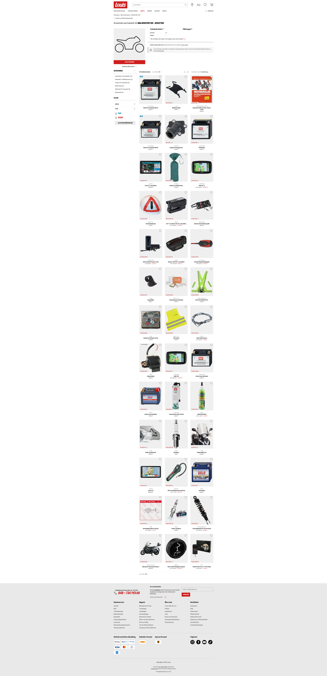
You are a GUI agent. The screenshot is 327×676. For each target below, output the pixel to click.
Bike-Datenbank (118, 614)
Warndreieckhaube (151, 223)
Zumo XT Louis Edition (151, 185)
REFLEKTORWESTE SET (202, 300)
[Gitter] (184, 72)
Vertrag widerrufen (119, 628)
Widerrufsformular (195, 617)
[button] (186, 4)
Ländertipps (142, 611)
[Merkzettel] (205, 4)
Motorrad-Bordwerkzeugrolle (201, 223)
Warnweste (176, 338)
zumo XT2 (150, 490)
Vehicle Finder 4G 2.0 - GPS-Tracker (202, 566)
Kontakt (116, 606)
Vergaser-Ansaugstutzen (176, 147)
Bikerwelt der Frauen (145, 606)
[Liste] (187, 72)
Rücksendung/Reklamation (122, 625)
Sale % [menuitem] (143, 11)
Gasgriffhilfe (150, 300)
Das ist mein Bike (129, 62)
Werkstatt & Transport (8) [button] (122, 89)
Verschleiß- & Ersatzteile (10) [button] (123, 76)
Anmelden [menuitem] (210, 11)
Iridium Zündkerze (176, 528)
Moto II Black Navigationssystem (176, 566)
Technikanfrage (118, 611)
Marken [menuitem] (149, 11)
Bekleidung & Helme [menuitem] (119, 11)
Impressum (193, 606)
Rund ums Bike (143, 622)
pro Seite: (155, 72)
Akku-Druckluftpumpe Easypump (176, 490)
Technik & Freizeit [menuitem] (133, 11)
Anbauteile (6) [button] (119, 92)
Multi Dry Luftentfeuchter (176, 185)
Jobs (166, 614)
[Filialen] (192, 4)
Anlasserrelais (150, 376)
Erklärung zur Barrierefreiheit (198, 619)
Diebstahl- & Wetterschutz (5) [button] (124, 79)
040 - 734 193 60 (129, 593)
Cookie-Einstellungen (196, 625)
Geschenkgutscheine (120, 619)
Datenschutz (194, 611)
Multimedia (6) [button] (119, 86)
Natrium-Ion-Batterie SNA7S (150, 108)
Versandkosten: (154, 668)
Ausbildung (168, 611)
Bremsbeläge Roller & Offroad (150, 528)
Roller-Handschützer (150, 452)
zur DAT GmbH (184, 45)
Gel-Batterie (202, 147)
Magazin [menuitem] (156, 11)
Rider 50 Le (202, 185)
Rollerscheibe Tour (202, 452)
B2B (115, 608)
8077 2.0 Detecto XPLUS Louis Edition (176, 223)
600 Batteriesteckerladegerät (201, 262)
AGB (191, 608)
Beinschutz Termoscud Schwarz (150, 566)
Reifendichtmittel (201, 414)
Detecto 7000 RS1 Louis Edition (176, 262)
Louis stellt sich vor (170, 606)
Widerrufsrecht (194, 614)
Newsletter (117, 617)
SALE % (121, 117)
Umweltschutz (194, 622)
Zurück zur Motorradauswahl (124, 18)
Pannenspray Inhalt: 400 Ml (176, 414)
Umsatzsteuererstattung (172, 619)
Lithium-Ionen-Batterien (202, 376)
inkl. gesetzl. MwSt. (162, 666)
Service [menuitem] (164, 11)
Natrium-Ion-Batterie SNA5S (150, 147)
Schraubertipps (143, 614)
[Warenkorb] (211, 4)
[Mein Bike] (198, 4)
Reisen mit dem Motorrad (146, 619)
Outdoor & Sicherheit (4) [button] (122, 82)
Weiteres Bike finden (128, 66)
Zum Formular (160, 51)
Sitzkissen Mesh (176, 108)
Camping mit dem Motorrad (147, 628)
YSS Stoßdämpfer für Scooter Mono (201, 528)
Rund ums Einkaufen (171, 617)
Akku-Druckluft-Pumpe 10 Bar (151, 262)
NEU (120, 113)
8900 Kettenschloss (202, 338)
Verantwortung (169, 622)
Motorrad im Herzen (145, 617)
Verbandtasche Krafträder (176, 300)
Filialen (167, 608)
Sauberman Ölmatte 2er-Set (150, 338)
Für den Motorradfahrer (146, 625)
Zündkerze (176, 452)
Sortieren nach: (195, 72)
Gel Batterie (202, 490)
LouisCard (117, 622)
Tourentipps (142, 608)
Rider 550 (176, 376)
